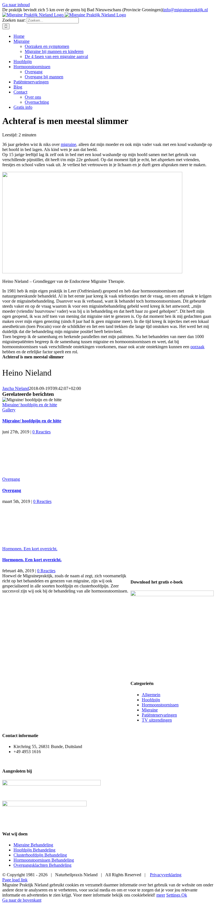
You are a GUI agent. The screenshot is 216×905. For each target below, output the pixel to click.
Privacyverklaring (165, 874)
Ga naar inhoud (16, 4)
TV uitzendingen (157, 720)
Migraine (150, 709)
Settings (173, 895)
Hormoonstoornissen (160, 704)
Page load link (15, 879)
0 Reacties (41, 431)
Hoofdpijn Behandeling (34, 850)
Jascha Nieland (15, 388)
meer (160, 895)
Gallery (8, 409)
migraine (68, 144)
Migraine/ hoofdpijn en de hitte (29, 404)
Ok (184, 895)
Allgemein (151, 694)
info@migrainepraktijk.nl (185, 9)
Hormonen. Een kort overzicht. (29, 548)
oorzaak (197, 346)
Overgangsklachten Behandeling (42, 865)
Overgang (11, 479)
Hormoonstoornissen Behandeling (44, 860)
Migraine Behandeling (33, 844)
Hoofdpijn (151, 699)
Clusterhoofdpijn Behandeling (40, 855)
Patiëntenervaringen (159, 715)
